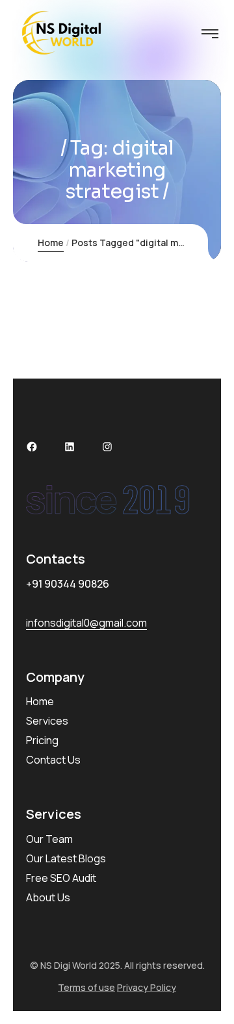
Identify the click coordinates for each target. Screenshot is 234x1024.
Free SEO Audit (61, 878)
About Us (48, 897)
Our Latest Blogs (66, 858)
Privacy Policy (146, 987)
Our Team (49, 839)
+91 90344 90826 (67, 584)
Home (51, 242)
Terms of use (86, 987)
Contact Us (53, 760)
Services (47, 721)
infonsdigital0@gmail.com (86, 623)
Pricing (42, 740)
